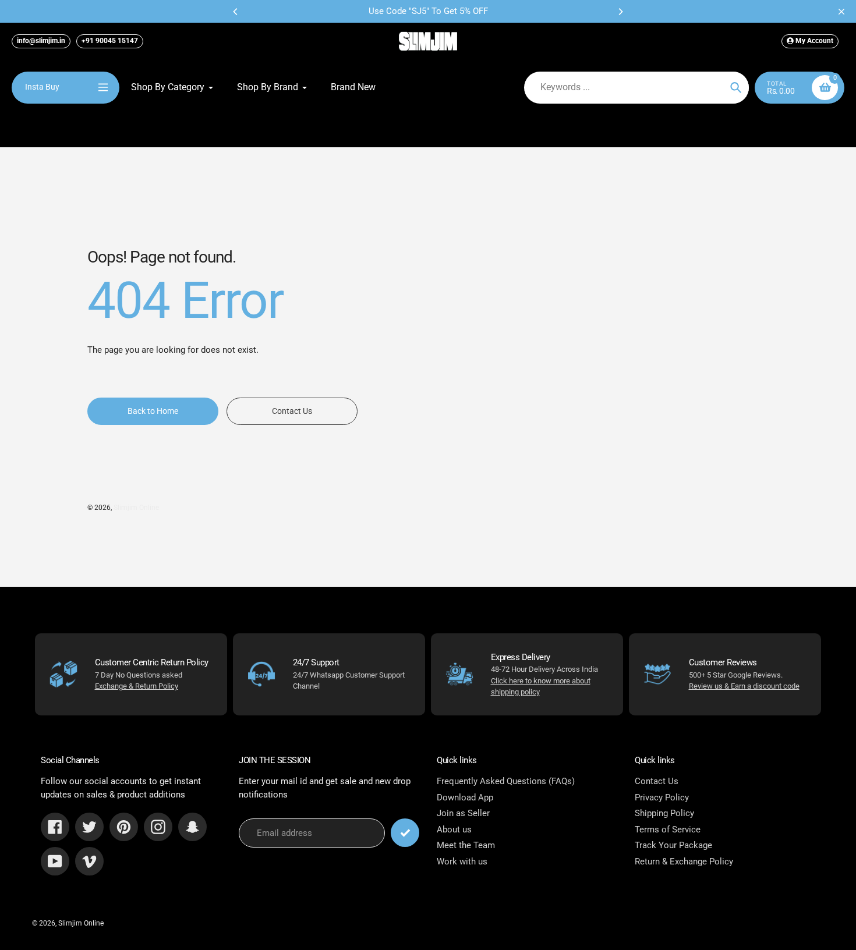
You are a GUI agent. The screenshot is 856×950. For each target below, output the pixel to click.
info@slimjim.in (41, 41)
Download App (465, 797)
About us (454, 829)
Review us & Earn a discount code (744, 686)
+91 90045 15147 (110, 41)
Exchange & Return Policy (136, 686)
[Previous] (236, 11)
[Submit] (405, 832)
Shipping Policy (664, 813)
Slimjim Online (136, 508)
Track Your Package (673, 845)
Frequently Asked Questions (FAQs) (506, 781)
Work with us (462, 861)
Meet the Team (466, 845)
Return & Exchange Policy (684, 861)
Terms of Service (668, 829)
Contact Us (656, 781)
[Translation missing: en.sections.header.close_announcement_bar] (841, 11)
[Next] (620, 11)
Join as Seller (463, 813)
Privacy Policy (662, 797)
